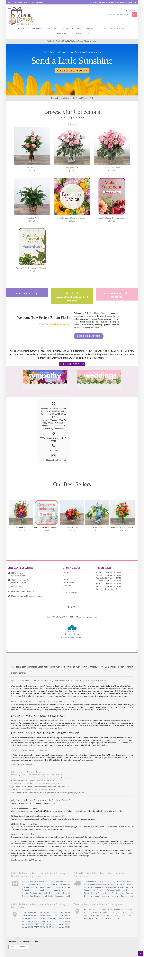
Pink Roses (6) (32, 168)
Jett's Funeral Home (98, 887)
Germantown (127, 910)
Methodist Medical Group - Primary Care (38, 881)
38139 (61, 927)
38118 (48, 921)
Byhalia (96, 910)
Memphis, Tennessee (19, 947)
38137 (48, 927)
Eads (110, 910)
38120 (61, 921)
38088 (48, 916)
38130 (54, 924)
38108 (42, 918)
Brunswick (88, 910)
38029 (24, 916)
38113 (67, 918)
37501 (24, 913)
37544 (30, 913)
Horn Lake (97, 912)
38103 (61, 916)
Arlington (87, 918)
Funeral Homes (68, 582)
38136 (42, 927)
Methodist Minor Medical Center (41, 884)
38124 (24, 924)
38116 (36, 921)
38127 (42, 924)
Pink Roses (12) (72, 168)
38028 (67, 913)
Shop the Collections (88, 336)
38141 (67, 927)
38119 (54, 921)
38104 (67, 916)
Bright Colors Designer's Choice (72, 218)
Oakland (124, 912)
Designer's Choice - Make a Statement (112, 218)
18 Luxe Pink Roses (112, 168)
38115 (30, 921)
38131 (61, 924)
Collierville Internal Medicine (34, 890)
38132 (67, 924)
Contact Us (67, 589)
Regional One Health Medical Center (37, 896)
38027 (61, 913)
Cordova (103, 910)
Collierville (103, 918)
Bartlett (95, 918)
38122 (67, 921)
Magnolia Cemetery (116, 887)
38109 (49, 918)
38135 (36, 927)
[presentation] (7, 518)
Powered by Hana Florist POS (72, 638)
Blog (64, 576)
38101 (54, 916)
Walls (130, 915)
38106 (30, 918)
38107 (36, 918)
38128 (48, 924)
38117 (42, 921)
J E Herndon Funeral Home (95, 881)
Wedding (66, 572)
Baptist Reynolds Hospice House (54, 887)
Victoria (123, 915)
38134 (30, 927)
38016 (42, 913)
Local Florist (67, 585)
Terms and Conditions (70, 592)
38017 (48, 913)
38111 (55, 918)
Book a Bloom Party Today (72, 364)
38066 (42, 916)
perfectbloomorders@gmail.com (23, 591)
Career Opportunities (114, 29)
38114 (24, 921)
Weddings (91, 29)
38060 (36, 916)
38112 (61, 918)
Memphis (106, 912)
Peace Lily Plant (32, 218)
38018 (54, 913)
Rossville (95, 915)
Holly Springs (113, 918)
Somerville (104, 915)
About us (61, 33)
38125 (30, 924)
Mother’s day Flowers (19, 781)
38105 (24, 918)
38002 (36, 913)
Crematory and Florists (116, 890)
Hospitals (66, 579)
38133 (24, 927)
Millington (115, 912)
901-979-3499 (16, 587)
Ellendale (117, 910)
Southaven (114, 915)
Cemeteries (101, 890)
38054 (30, 916)
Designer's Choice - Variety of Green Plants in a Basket (32, 268)
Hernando (88, 912)
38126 (36, 924)
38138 (54, 927)
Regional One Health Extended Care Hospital (50, 893)
